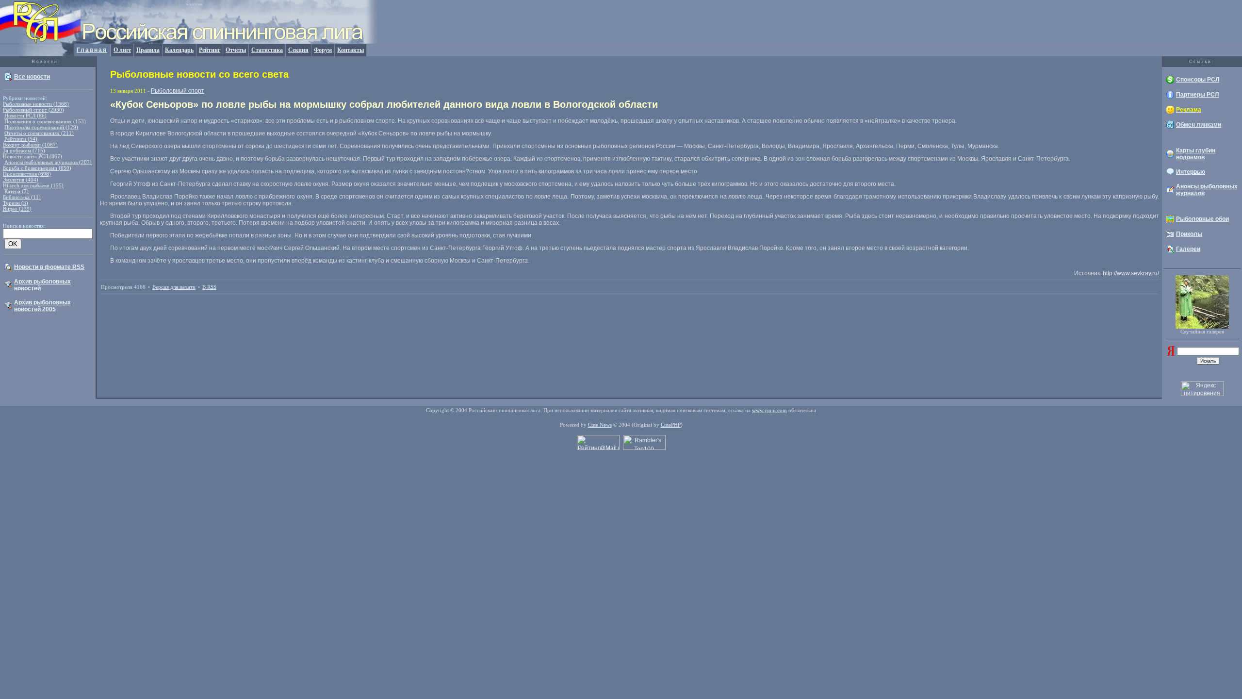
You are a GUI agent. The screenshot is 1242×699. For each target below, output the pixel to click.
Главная (92, 50)
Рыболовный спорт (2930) (33, 110)
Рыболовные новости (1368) (36, 104)
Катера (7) (16, 191)
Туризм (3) (15, 203)
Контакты (350, 50)
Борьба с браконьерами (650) (37, 168)
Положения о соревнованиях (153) (45, 121)
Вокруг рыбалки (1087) (30, 145)
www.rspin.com (769, 410)
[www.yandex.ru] (1171, 353)
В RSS (209, 287)
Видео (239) (17, 209)
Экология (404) (20, 180)
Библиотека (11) (22, 197)
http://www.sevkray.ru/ (1131, 273)
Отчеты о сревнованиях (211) (39, 133)
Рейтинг (209, 50)
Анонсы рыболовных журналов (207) (48, 162)
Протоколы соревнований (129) (41, 127)
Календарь (179, 50)
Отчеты (236, 50)
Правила (148, 50)
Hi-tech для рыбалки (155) (33, 185)
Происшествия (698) (27, 174)
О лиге (122, 50)
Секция (298, 50)
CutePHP (671, 425)
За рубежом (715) (24, 150)
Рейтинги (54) (20, 139)
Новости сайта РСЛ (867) (32, 156)
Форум (323, 50)
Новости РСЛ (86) (25, 115)
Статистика (267, 50)
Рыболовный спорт (177, 90)
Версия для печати (174, 287)
